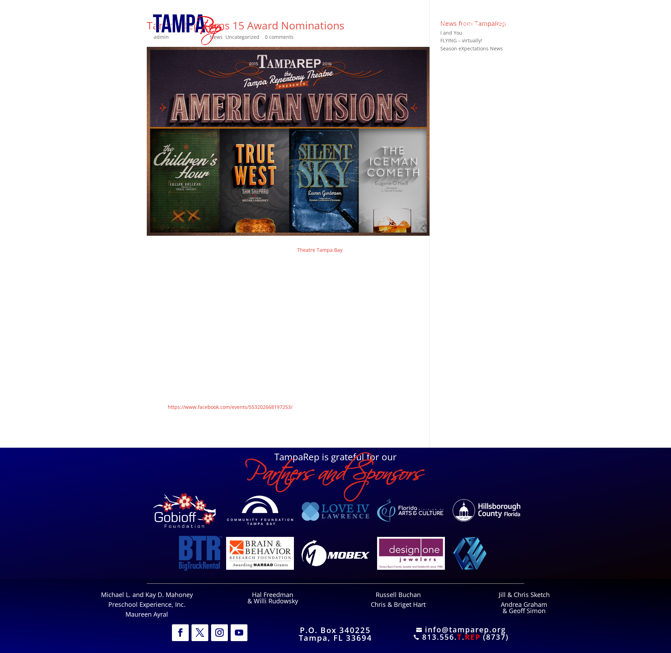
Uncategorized (242, 37)
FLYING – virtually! (461, 40)
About (470, 24)
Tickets (407, 24)
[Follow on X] (200, 632)
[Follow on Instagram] (219, 632)
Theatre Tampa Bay (320, 250)
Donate (506, 24)
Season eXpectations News (471, 48)
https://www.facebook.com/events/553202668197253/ (230, 407)
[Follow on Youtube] (239, 632)
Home (379, 24)
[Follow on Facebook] (180, 632)
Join (439, 24)
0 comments (279, 37)
